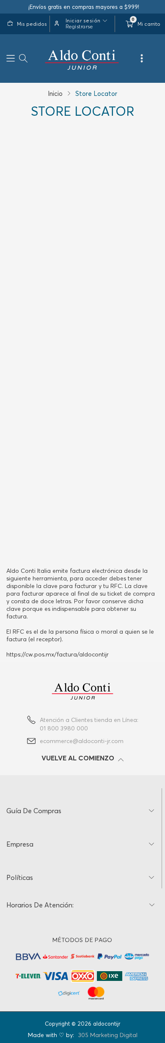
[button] (10, 58)
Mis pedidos (32, 24)
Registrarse (79, 26)
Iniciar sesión (83, 20)
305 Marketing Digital (108, 1035)
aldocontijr (106, 1023)
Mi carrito (149, 24)
